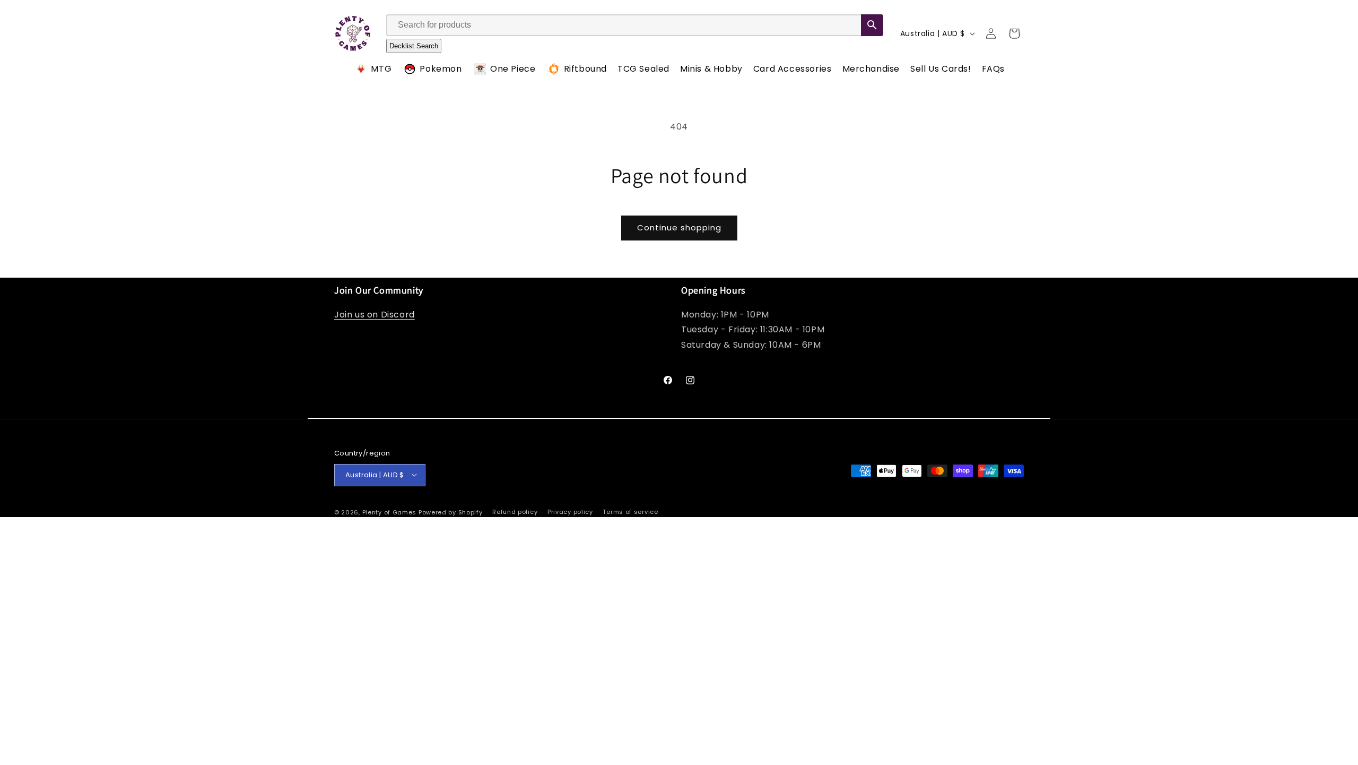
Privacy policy (570, 512)
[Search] (872, 25)
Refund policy (514, 512)
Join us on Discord (374, 314)
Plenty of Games (389, 512)
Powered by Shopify (451, 512)
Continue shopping (679, 227)
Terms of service (630, 512)
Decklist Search (413, 46)
